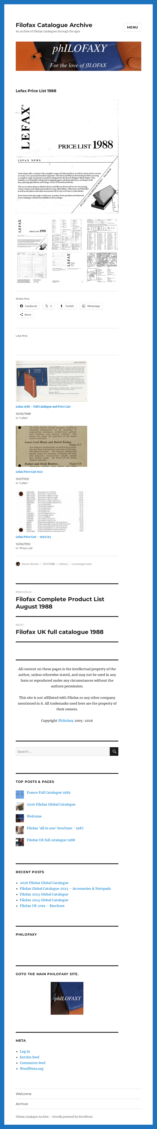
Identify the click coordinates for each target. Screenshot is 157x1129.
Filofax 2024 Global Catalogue (44, 900)
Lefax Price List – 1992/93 (33, 537)
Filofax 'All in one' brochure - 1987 (55, 828)
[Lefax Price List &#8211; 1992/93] (69, 511)
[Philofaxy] (67, 998)
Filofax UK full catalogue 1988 (51, 840)
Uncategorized (81, 564)
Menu (132, 27)
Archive (22, 1104)
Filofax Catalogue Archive (54, 25)
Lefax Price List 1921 (29, 472)
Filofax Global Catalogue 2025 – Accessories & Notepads (65, 888)
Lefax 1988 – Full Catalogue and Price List (43, 406)
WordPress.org (32, 1069)
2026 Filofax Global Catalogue (51, 804)
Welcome (34, 816)
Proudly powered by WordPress (72, 1117)
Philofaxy (66, 721)
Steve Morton (30, 564)
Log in (25, 1051)
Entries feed (29, 1057)
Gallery (63, 564)
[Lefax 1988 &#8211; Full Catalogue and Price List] (69, 381)
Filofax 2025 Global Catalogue (44, 894)
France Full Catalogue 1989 (49, 792)
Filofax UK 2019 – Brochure (42, 906)
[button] (32, 235)
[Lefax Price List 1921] (69, 446)
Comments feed (32, 1063)
